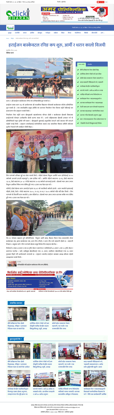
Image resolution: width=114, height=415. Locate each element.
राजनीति (17, 33)
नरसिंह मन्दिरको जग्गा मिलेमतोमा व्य (91, 94)
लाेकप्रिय (90, 64)
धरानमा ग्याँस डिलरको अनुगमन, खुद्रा (91, 115)
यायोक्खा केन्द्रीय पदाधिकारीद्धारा (90, 86)
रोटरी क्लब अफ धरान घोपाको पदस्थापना (92, 106)
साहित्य (56, 33)
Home (7, 38)
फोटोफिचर (78, 33)
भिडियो (86, 33)
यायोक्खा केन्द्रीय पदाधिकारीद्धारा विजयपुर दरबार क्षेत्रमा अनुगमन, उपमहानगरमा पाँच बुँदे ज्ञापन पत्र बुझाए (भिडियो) (18, 393)
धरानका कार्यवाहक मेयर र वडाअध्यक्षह (91, 102)
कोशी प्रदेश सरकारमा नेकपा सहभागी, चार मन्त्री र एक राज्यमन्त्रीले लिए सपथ (60, 326)
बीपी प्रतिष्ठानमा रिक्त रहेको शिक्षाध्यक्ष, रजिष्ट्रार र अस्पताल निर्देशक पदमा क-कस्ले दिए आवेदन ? (17, 327)
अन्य (102, 33)
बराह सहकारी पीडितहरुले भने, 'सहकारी (91, 82)
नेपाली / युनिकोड (61, 2)
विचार (69, 33)
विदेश (62, 33)
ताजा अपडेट (82, 64)
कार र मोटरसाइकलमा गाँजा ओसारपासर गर (93, 119)
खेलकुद (40, 33)
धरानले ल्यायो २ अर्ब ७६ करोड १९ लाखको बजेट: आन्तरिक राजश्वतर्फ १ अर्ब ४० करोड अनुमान (44, 392)
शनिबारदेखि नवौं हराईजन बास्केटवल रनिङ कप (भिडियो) (32, 264)
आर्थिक (32, 33)
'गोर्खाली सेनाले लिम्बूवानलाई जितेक (91, 123)
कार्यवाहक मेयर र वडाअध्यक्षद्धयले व (90, 98)
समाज (24, 33)
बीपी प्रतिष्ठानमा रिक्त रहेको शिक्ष (89, 70)
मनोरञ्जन (48, 33)
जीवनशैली (94, 33)
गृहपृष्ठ (9, 33)
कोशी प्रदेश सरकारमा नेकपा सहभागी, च (91, 78)
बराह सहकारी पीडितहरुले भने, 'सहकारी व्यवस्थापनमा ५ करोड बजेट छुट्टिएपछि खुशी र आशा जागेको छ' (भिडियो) (93, 365)
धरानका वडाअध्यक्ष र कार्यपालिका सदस (92, 111)
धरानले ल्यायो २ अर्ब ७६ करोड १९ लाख (91, 90)
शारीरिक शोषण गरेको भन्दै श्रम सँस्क (90, 74)
